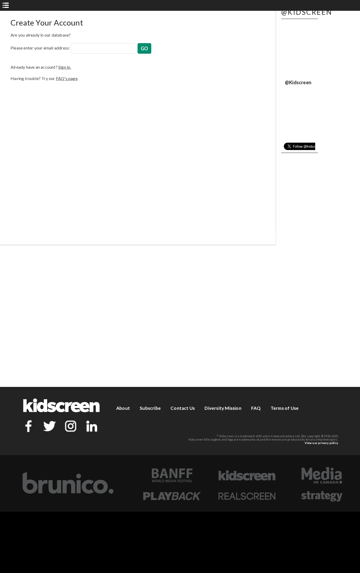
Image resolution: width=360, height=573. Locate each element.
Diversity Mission (223, 408)
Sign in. (64, 66)
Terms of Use (285, 408)
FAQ (256, 408)
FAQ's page (66, 78)
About (123, 408)
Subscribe (150, 408)
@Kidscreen (298, 82)
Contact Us (183, 408)
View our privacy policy (321, 443)
